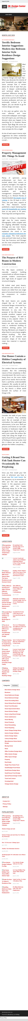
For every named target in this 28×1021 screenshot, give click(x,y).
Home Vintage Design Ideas (13, 730)
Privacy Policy (7, 804)
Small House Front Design (12, 773)
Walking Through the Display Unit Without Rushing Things (18, 669)
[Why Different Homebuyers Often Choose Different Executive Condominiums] (7, 586)
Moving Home (9, 746)
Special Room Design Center (13, 775)
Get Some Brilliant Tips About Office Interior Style (19, 871)
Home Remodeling (10, 725)
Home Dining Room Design (13, 703)
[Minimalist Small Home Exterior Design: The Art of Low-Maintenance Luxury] (7, 599)
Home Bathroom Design (12, 695)
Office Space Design (11, 756)
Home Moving (9, 719)
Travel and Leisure (10, 778)
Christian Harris (14, 61)
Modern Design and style (8, 828)
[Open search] (24, 14)
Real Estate (8, 762)
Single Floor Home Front (12, 765)
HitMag (17, 1014)
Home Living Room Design (13, 714)
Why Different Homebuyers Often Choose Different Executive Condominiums (18, 589)
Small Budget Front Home (12, 767)
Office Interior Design (7, 150)
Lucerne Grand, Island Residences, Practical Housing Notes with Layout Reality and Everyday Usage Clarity (19, 652)
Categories (7, 685)
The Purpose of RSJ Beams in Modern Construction (12, 260)
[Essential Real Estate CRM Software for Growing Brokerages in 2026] (7, 612)
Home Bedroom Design (12, 698)
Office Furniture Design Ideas (13, 751)
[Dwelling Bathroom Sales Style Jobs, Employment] (7, 887)
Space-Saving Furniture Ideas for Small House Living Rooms (19, 641)
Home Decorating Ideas (12, 700)
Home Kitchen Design (11, 711)
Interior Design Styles (11, 735)
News (6, 748)
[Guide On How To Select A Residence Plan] (7, 879)
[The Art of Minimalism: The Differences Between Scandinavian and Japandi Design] (7, 625)
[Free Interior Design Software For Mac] (7, 862)
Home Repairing (9, 727)
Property (7, 759)
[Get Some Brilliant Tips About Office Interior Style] (7, 870)
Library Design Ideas (11, 738)
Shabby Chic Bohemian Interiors (10, 848)
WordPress (10, 1014)
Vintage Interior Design (11, 784)
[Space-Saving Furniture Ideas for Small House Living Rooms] (7, 640)
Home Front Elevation (11, 706)
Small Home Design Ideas (12, 770)
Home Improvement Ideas (8, 254)
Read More (5, 144)
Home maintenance (10, 716)
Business (7, 692)
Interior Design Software (12, 733)
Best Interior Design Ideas (8, 39)
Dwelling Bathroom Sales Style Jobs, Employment (18, 888)
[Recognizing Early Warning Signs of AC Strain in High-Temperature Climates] (7, 545)
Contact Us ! (6, 801)
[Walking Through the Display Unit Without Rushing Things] (7, 668)
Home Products (9, 722)
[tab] (6, 685)
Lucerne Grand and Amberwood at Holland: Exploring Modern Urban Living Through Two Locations (19, 561)
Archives (15, 685)
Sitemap (5, 806)
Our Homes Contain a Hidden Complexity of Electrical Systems (14, 359)
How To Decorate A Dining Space (11, 842)
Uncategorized (5, 454)
